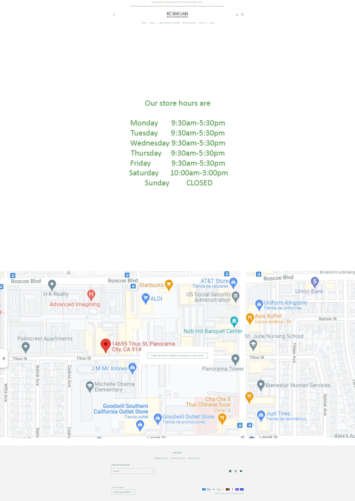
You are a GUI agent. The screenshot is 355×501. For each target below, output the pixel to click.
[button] (114, 14)
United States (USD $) (121, 492)
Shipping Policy (161, 458)
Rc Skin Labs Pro (224, 493)
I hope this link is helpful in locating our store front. (177, 355)
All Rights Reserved (237, 493)
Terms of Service (178, 458)
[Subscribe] (152, 471)
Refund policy (194, 458)
